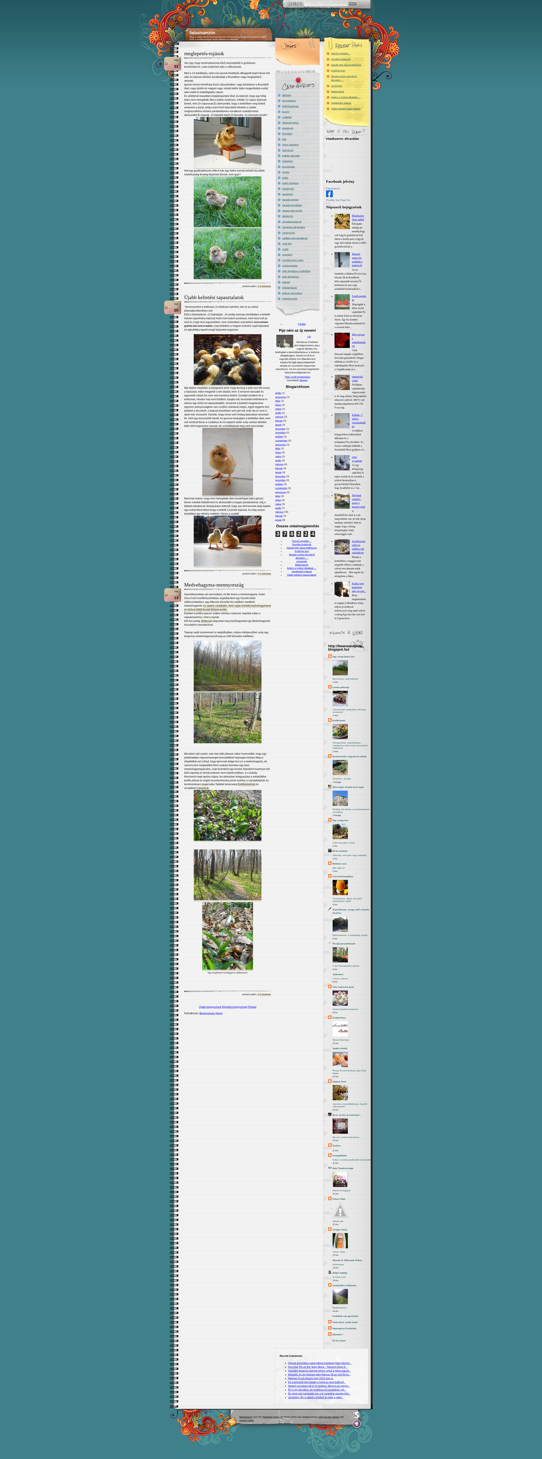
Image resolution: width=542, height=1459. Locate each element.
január (278, 424)
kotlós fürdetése (290, 183)
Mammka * (338, 1334)
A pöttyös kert (302, 551)
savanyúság (288, 232)
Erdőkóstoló (339, 720)
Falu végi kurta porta (343, 987)
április (278, 393)
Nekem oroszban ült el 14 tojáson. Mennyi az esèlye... (319, 1386)
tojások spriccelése (292, 293)
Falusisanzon (333, 188)
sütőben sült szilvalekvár (295, 238)
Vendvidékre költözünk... (345, 1285)
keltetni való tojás (291, 155)
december (280, 428)
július (277, 401)
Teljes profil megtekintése (297, 377)
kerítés (285, 172)
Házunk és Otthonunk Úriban (347, 1260)
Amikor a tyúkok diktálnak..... (302, 568)
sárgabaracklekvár (292, 221)
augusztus (280, 397)
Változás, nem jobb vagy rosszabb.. (350, 855)
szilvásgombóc (290, 265)
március (279, 416)
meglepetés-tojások (204, 53)
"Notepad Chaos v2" (272, 1417)
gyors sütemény (290, 144)
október (279, 436)
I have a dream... (341, 978)
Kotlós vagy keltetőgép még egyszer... (359, 587)
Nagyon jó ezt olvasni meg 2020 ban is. (310, 1378)
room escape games (328, 1417)
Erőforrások (338, 1264)
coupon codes (246, 1420)
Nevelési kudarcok (301, 544)
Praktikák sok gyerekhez (345, 1316)
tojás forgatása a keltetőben (296, 271)
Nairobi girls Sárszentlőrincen (302, 548)
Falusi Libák (339, 1199)
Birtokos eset (339, 864)
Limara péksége (341, 687)
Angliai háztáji (340, 1048)
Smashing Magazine (356, 1415)
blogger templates (232, 1421)
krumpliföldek (340, 1155)
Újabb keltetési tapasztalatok (214, 297)
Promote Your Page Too (338, 200)
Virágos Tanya (340, 1229)
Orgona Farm (339, 1081)
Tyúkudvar (338, 974)
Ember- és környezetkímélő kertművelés (352, 1160)
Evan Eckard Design (357, 1424)
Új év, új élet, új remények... (347, 1115)
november (280, 432)
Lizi (309, 336)
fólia (284, 139)
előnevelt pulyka (290, 122)
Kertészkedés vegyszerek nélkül (349, 756)
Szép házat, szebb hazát (345, 1322)
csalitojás (287, 117)
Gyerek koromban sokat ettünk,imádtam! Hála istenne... (319, 1363)
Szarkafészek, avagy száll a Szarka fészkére (351, 911)
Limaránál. (203, 788)
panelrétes (287, 194)
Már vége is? (339, 868)
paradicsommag (290, 199)
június (278, 405)
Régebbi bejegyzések (234, 1007)
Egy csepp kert (340, 820)
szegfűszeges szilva (292, 260)
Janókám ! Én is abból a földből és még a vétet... (315, 1397)
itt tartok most (339, 1277)
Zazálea (337, 1145)
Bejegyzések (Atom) (211, 1013)
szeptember (281, 440)
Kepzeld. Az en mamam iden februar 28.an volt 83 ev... (319, 1374)
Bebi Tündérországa (343, 1168)
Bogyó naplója (340, 1273)
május (278, 409)
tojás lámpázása (290, 276)
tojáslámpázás (289, 287)
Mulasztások (301, 564)
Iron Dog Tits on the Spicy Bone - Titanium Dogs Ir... (317, 1367)
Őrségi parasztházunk (344, 943)
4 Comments (264, 286)
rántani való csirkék (292, 210)
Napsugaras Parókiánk (344, 1328)
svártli (285, 249)
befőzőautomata (290, 106)
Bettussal (206, 621)
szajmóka (287, 254)
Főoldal (252, 1007)
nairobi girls (288, 188)
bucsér (285, 111)
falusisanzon (202, 32)
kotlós (285, 177)
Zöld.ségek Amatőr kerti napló (348, 787)
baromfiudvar (289, 100)
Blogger (303, 380)
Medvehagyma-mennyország (214, 585)
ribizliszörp (287, 216)
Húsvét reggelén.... (301, 541)
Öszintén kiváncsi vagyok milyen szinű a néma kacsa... (319, 1370)
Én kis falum (339, 1340)
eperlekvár (287, 128)
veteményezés (289, 298)
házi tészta (287, 150)
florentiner (287, 133)
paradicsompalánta (292, 205)
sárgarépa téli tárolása (293, 227)
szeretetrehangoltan (343, 876)
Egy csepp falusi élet (343, 656)
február (279, 420)
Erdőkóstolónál (246, 784)
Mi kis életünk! (340, 851)
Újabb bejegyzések (210, 1007)
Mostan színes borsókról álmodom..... (344, 78)
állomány (286, 95)
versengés (301, 561)
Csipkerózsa (339, 1018)
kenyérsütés (288, 166)
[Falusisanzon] (329, 196)
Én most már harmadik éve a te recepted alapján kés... (319, 1393)
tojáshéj (286, 282)
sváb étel (287, 243)
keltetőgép (287, 161)
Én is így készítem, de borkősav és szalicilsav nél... (317, 1389)
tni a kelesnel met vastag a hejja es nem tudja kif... (317, 1382)
